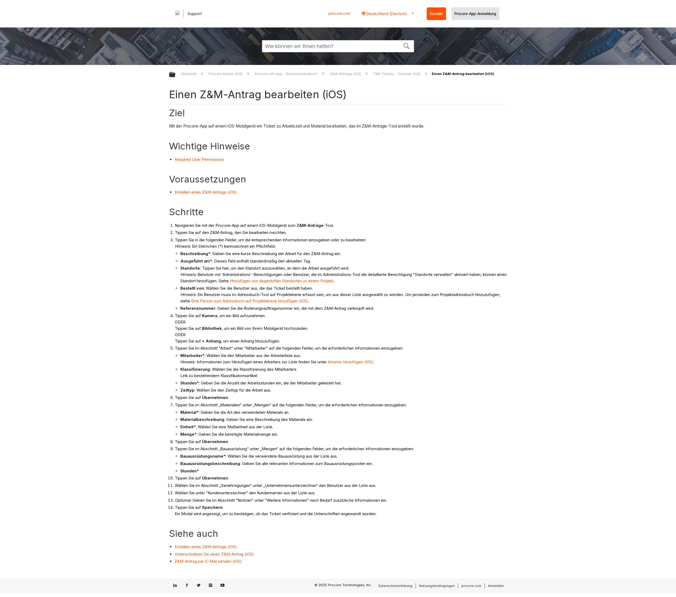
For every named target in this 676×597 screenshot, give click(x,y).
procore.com (339, 13)
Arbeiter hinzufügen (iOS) (350, 361)
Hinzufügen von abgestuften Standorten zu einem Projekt (281, 280)
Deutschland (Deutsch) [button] (386, 13)
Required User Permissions (199, 159)
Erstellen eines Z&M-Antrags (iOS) (206, 192)
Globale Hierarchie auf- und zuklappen (175, 75)
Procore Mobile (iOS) (226, 74)
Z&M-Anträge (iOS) (346, 74)
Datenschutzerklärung (395, 586)
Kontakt (436, 14)
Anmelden (496, 586)
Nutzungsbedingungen (437, 586)
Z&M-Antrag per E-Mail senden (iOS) (208, 561)
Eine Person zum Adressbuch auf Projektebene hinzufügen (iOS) (249, 300)
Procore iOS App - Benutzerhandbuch (286, 74)
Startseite (189, 74)
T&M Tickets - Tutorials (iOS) (397, 74)
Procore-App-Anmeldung (475, 14)
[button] (406, 45)
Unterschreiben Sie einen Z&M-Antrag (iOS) (214, 554)
